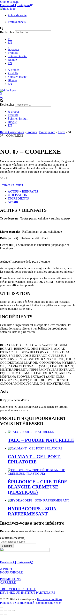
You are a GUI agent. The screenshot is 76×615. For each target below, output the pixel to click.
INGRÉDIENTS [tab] (18, 198)
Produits (13, 52)
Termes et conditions (49, 599)
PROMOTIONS (10, 579)
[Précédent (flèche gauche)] (1, 614)
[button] (38, 28)
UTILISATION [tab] (17, 195)
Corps (61, 132)
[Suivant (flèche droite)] (5, 614)
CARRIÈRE (8, 582)
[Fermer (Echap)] (13, 610)
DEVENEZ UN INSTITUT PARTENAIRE (28, 592)
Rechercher (7, 32)
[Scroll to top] (1, 607)
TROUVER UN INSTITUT (18, 589)
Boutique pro (47, 132)
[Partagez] (9, 610)
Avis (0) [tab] (13, 202)
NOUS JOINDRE (11, 572)
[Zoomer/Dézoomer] (1, 610)
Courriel (12, 538)
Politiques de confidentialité (17, 602)
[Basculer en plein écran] (5, 610)
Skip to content (9, 1)
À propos (13, 49)
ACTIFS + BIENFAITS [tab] (23, 191)
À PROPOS (7, 569)
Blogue (12, 59)
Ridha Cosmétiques (12, 132)
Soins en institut (17, 56)
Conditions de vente (48, 602)
